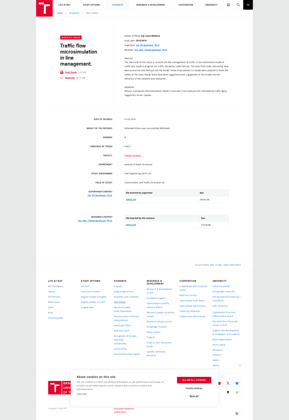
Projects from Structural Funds (159, 344)
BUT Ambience (55, 286)
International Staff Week (192, 300)
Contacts (217, 354)
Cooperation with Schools (192, 316)
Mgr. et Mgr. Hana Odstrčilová (225, 264)
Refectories (54, 302)
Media (216, 360)
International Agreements (193, 305)
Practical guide (55, 317)
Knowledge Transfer (157, 326)
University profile (221, 286)
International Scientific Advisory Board (158, 305)
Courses (118, 286)
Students (117, 5)
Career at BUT (220, 325)
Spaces (51, 291)
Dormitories (54, 296)
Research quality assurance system (160, 314)
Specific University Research (156, 353)
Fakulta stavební (132, 155)
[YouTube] (219, 383)
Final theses (120, 302)
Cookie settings (194, 388)
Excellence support (156, 298)
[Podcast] (228, 392)
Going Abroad (121, 320)
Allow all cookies (194, 380)
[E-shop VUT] (237, 392)
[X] (228, 383)
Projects (151, 337)
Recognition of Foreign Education (125, 338)
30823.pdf (131, 225)
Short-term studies (90, 291)
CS (248, 5)
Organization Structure (224, 312)
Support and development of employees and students (226, 332)
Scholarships (120, 343)
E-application (87, 307)
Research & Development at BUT (159, 291)
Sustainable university (224, 291)
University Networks (190, 311)
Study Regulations (123, 311)
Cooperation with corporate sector (193, 288)
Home (59, 13)
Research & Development (150, 5)
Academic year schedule (126, 296)
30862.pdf (131, 199)
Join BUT (85, 286)
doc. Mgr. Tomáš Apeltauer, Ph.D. (151, 50)
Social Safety (120, 348)
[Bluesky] (237, 383)
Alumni (216, 365)
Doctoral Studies (122, 307)
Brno (50, 312)
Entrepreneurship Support (127, 354)
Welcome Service (188, 295)
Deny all (194, 396)
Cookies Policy (120, 411)
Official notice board (223, 316)
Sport (51, 307)
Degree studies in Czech (93, 302)
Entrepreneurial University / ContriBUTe (227, 298)
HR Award (217, 350)
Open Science (153, 332)
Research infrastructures (159, 321)
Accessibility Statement (124, 408)
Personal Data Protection (126, 316)
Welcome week (121, 330)
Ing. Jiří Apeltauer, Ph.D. (148, 45)
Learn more (82, 394)
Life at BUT (65, 5)
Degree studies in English (93, 296)
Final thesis (92, 13)
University (211, 5)
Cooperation (186, 5)
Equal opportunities (222, 339)
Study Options (91, 5)
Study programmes (123, 291)
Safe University (220, 305)
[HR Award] (237, 413)
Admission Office (122, 325)
